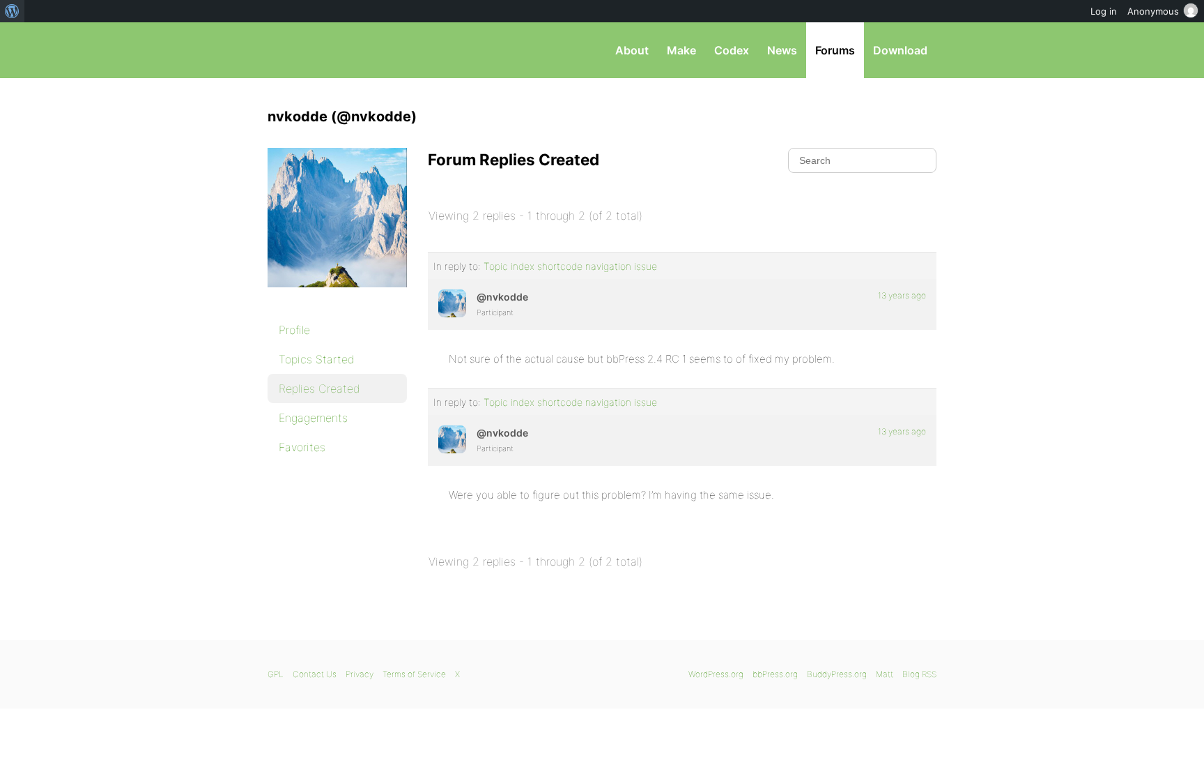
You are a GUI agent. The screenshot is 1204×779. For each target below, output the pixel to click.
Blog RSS (919, 674)
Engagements (313, 418)
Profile (294, 330)
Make (681, 50)
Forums (835, 50)
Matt (884, 674)
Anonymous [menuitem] (1153, 11)
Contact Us (315, 674)
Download (900, 50)
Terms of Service (414, 674)
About (632, 50)
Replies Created (319, 388)
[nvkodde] (337, 297)
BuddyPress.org (837, 674)
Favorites (302, 447)
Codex (731, 50)
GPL (276, 674)
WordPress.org (715, 674)
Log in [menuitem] (1103, 11)
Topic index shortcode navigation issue (570, 266)
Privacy (359, 674)
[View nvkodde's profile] (452, 303)
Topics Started (317, 359)
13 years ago (902, 295)
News (782, 50)
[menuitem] (12, 11)
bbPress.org (340, 50)
